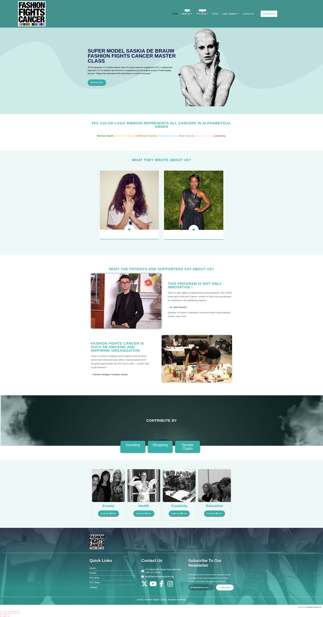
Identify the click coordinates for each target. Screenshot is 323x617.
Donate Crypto (187, 446)
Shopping (160, 445)
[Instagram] (170, 584)
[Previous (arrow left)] (2, 616)
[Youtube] (153, 584)
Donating (133, 445)
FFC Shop (201, 12)
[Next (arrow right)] (7, 616)
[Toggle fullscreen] (7, 612)
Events (215, 13)
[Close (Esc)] (17, 612)
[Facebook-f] (161, 584)
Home (175, 13)
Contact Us (248, 13)
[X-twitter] (144, 584)
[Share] (12, 612)
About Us (186, 12)
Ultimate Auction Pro (314, 607)
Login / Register (229, 13)
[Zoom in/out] (2, 612)
